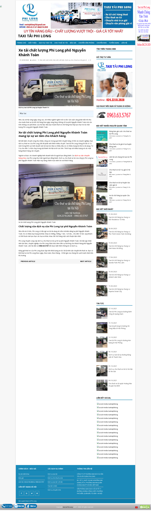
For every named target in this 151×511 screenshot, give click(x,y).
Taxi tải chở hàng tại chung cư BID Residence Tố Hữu (119, 218)
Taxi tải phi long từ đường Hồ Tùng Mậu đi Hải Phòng (119, 327)
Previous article (28, 261)
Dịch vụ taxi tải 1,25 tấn (55, 482)
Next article (85, 261)
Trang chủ (21, 43)
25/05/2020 (25, 60)
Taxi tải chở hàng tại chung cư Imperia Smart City (119, 290)
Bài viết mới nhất (46, 60)
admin (34, 60)
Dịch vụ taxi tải (45, 43)
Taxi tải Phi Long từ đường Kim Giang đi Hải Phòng (120, 341)
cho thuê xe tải (61, 43)
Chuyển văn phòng (86, 43)
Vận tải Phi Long (68, 507)
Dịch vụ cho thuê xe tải (55, 478)
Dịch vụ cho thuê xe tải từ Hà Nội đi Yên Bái (120, 370)
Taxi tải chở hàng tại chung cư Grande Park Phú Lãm (119, 261)
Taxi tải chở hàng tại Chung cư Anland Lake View (119, 276)
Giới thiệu (32, 43)
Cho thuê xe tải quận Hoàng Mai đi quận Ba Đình (120, 384)
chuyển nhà (102, 43)
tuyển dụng (114, 43)
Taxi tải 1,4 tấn (52, 486)
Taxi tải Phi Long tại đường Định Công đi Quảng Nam (120, 313)
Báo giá (73, 43)
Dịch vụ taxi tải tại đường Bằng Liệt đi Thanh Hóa (120, 356)
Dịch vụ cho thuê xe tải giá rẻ (76, 60)
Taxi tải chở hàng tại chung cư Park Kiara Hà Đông (119, 247)
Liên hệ (124, 43)
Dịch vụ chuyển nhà (54, 490)
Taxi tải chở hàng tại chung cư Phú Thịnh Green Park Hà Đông (120, 233)
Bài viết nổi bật (58, 60)
